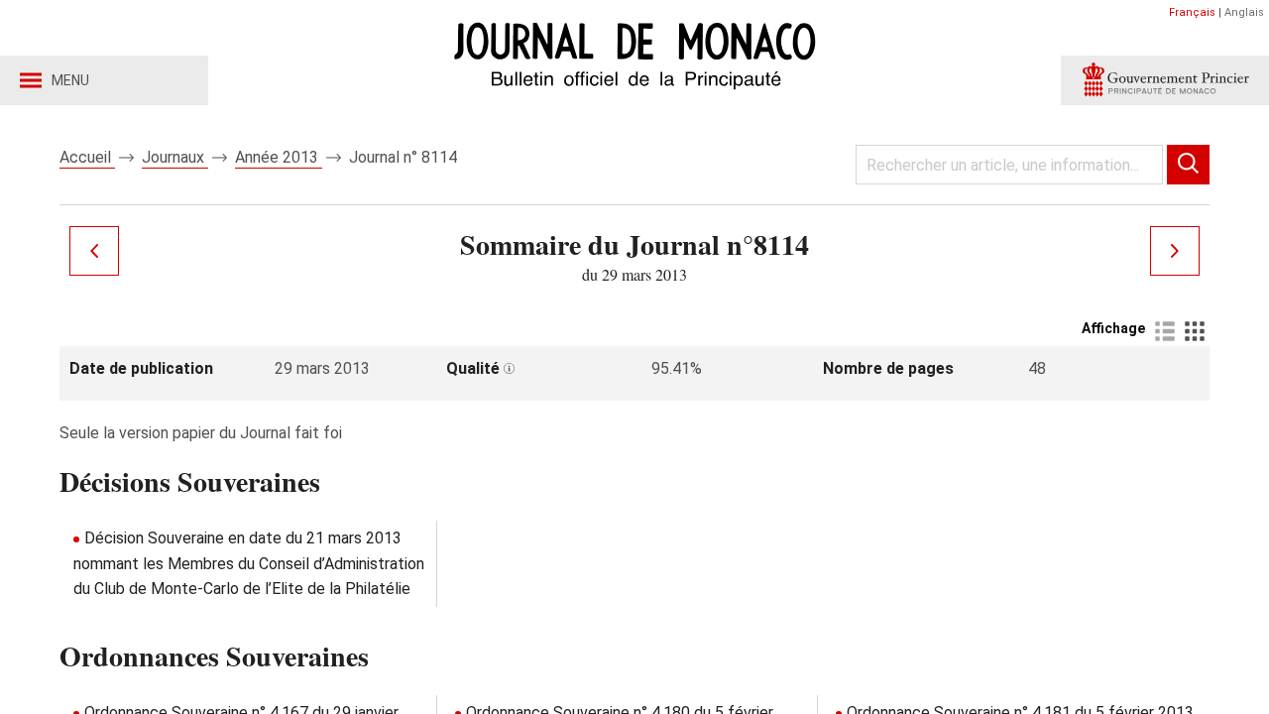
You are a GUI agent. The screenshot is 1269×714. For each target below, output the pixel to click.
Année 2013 (278, 157)
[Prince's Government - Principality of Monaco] (1165, 80)
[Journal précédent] (94, 251)
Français (1192, 12)
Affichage (1113, 328)
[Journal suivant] (1175, 251)
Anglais (1244, 12)
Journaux (175, 157)
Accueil (87, 157)
